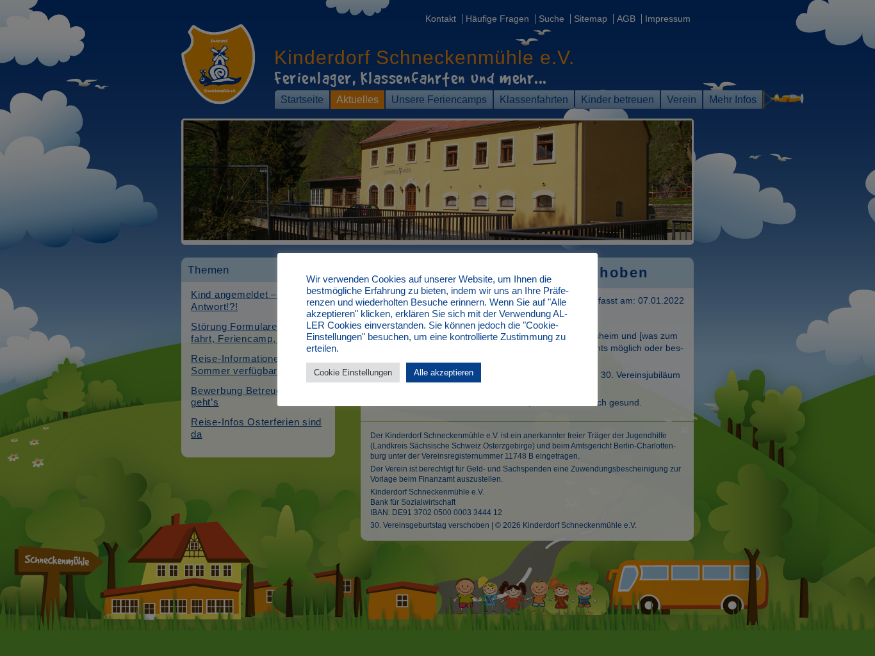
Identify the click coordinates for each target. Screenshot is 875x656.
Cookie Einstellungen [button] (353, 372)
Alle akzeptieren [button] (443, 372)
